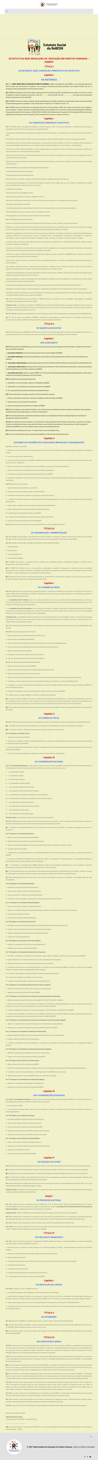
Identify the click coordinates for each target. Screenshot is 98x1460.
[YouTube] (88, 1457)
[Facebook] (85, 1457)
